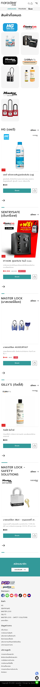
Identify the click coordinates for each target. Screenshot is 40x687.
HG (2, 605)
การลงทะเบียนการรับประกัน (9, 669)
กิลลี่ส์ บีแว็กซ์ (8, 430)
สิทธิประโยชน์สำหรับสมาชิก (9, 657)
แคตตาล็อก (4, 620)
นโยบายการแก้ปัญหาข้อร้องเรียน (11, 642)
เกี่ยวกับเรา (4, 630)
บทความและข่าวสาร (7, 645)
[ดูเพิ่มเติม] (10, 43)
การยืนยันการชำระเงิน (7, 660)
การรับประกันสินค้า (6, 633)
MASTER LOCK (6, 611)
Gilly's (3, 614)
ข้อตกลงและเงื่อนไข (7, 639)
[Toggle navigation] (36, 3)
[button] (20, 196)
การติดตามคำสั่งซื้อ (7, 663)
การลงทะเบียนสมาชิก (7, 654)
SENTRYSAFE (5, 608)
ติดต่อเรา (4, 672)
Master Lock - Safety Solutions (14, 617)
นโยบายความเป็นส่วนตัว (8, 636)
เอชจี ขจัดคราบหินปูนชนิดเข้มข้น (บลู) (18, 174)
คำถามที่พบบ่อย (6, 666)
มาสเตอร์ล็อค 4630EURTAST (15, 347)
